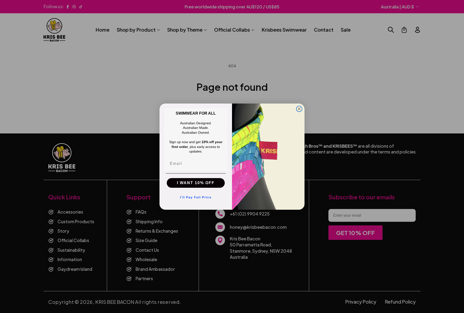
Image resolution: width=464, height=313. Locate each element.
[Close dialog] (299, 109)
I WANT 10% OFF (196, 183)
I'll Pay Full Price (196, 197)
